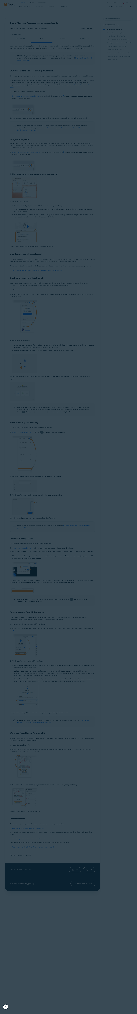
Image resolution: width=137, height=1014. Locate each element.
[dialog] (68, 507)
